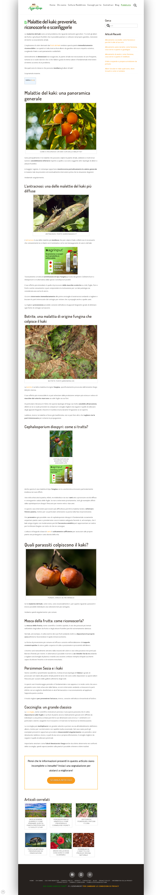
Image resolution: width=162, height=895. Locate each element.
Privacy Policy (104, 880)
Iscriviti (78, 880)
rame (49, 531)
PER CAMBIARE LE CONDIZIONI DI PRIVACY (101, 886)
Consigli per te (67, 880)
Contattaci (87, 880)
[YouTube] (81, 875)
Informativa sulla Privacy (122, 880)
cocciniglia (30, 712)
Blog (95, 880)
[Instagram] (90, 875)
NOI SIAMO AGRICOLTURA (55, 886)
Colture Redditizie (52, 880)
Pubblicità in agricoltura (97, 882)
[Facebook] (72, 875)
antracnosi (30, 240)
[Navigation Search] (135, 5)
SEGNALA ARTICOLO (61, 780)
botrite (29, 387)
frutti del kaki (55, 45)
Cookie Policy (62, 882)
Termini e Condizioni (77, 882)
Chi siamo (39, 880)
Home (32, 880)
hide (32, 80)
